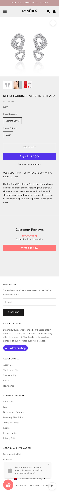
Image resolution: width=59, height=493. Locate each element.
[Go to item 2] (17, 84)
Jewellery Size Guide (13, 417)
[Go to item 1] (7, 84)
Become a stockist (12, 454)
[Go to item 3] (27, 84)
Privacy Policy (10, 438)
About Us (8, 364)
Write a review (29, 248)
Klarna (6, 427)
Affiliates (7, 459)
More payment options (29, 164)
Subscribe (13, 312)
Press (6, 380)
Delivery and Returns (13, 412)
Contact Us (8, 401)
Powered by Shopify (43, 485)
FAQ (5, 406)
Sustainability (9, 375)
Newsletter (8, 385)
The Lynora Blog (11, 370)
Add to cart (29, 146)
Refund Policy (10, 433)
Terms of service (11, 422)
